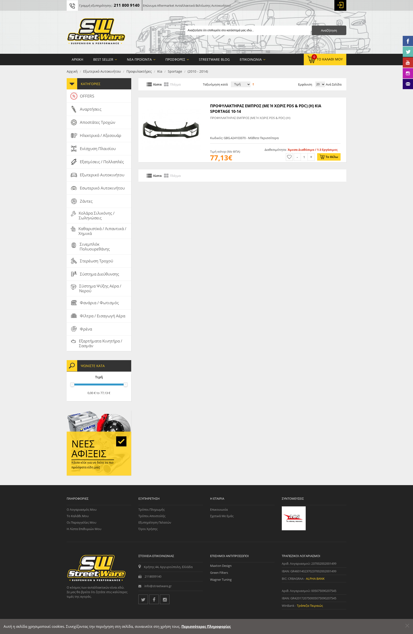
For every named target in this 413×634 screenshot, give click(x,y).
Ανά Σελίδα (333, 84)
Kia (159, 71)
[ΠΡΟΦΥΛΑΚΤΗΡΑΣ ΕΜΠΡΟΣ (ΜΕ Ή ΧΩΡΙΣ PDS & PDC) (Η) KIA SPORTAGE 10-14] (170, 100)
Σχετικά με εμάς (222, 516)
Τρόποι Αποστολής (151, 516)
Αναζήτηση (329, 30)
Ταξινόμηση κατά (215, 84)
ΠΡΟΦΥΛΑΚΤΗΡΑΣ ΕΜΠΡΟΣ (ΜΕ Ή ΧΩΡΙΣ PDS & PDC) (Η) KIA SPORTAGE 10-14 (265, 108)
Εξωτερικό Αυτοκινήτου (102, 71)
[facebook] (154, 599)
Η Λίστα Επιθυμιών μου (84, 529)
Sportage (175, 71)
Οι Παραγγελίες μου (81, 522)
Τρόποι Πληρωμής (151, 509)
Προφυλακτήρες (139, 71)
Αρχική (72, 71)
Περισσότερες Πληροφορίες (206, 626)
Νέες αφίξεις (88, 448)
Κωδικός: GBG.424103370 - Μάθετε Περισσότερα (244, 138)
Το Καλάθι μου (78, 516)
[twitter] (143, 599)
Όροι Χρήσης (148, 529)
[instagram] (164, 599)
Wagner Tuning (221, 579)
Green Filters (219, 572)
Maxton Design (221, 566)
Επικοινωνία (219, 509)
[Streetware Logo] (96, 32)
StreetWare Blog (214, 59)
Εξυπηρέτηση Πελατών (154, 522)
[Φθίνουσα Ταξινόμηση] (253, 83)
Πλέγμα (175, 84)
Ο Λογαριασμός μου (82, 509)
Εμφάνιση (305, 84)
